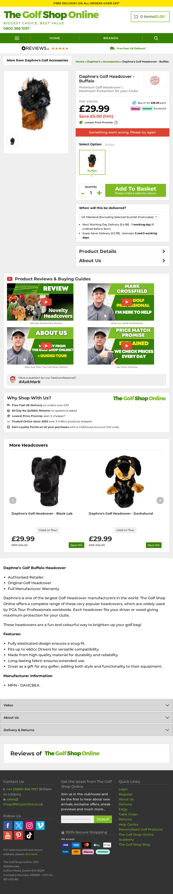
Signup (103, 819)
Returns (125, 819)
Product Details (97, 251)
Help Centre (129, 824)
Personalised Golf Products (141, 829)
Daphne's (93, 61)
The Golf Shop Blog (134, 844)
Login (123, 789)
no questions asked (44, 410)
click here (31, 854)
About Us (90, 260)
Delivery (125, 804)
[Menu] (16, 38)
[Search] (156, 38)
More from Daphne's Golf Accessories (37, 60)
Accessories (111, 61)
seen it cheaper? (39, 416)
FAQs (123, 809)
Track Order (128, 814)
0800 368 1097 (16, 28)
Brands (110, 38)
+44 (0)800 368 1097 (22, 789)
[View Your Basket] (150, 17)
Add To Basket (135, 188)
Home (55, 38)
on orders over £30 (40, 405)
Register (125, 794)
